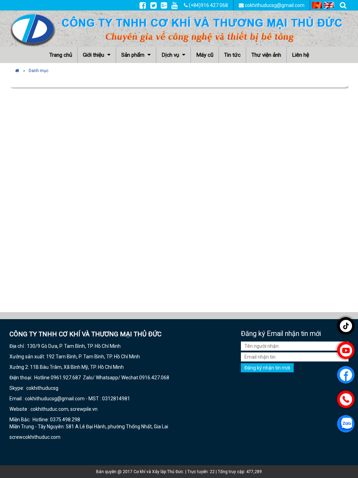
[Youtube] (174, 5)
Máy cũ (204, 55)
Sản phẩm (133, 55)
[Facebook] (142, 5)
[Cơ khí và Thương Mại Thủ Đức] (17, 70)
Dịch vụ (171, 55)
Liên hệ (300, 55)
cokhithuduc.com (42, 437)
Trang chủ (60, 55)
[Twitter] (153, 5)
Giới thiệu (94, 55)
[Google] (164, 5)
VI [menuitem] (317, 5)
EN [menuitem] (329, 5)
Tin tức (232, 55)
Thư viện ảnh (266, 55)
